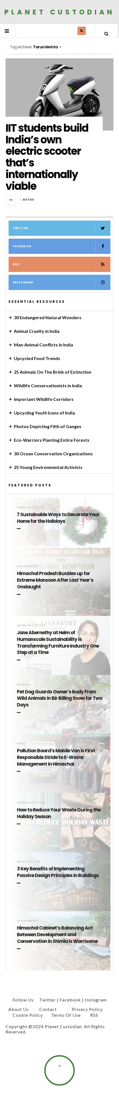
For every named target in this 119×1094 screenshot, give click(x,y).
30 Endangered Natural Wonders (47, 317)
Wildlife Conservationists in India (48, 385)
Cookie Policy (28, 1015)
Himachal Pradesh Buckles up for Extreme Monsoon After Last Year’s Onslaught (55, 580)
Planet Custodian (59, 11)
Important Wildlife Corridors (44, 399)
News (21, 743)
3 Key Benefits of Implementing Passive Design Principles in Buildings (58, 872)
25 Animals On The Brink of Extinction (52, 371)
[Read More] (19, 528)
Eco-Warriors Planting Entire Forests (51, 440)
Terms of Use (66, 1015)
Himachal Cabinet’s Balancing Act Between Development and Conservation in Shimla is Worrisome (57, 935)
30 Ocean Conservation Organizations (53, 453)
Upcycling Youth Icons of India (44, 412)
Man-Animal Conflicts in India (43, 344)
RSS (16, 264)
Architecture (28, 861)
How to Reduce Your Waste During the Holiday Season (58, 813)
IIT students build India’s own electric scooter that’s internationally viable (47, 157)
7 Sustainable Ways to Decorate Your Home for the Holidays (58, 517)
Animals (23, 684)
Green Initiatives (31, 507)
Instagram (23, 282)
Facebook (22, 246)
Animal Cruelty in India (37, 331)
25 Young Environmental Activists (48, 467)
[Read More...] (11, 200)
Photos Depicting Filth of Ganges (47, 426)
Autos (28, 199)
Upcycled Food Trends (37, 358)
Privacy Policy (87, 1009)
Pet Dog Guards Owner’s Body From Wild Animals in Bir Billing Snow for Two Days (59, 698)
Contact (48, 1009)
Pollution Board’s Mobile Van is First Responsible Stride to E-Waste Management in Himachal (56, 757)
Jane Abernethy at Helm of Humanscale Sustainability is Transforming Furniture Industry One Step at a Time (58, 643)
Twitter (20, 228)
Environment (28, 566)
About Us (18, 1009)
